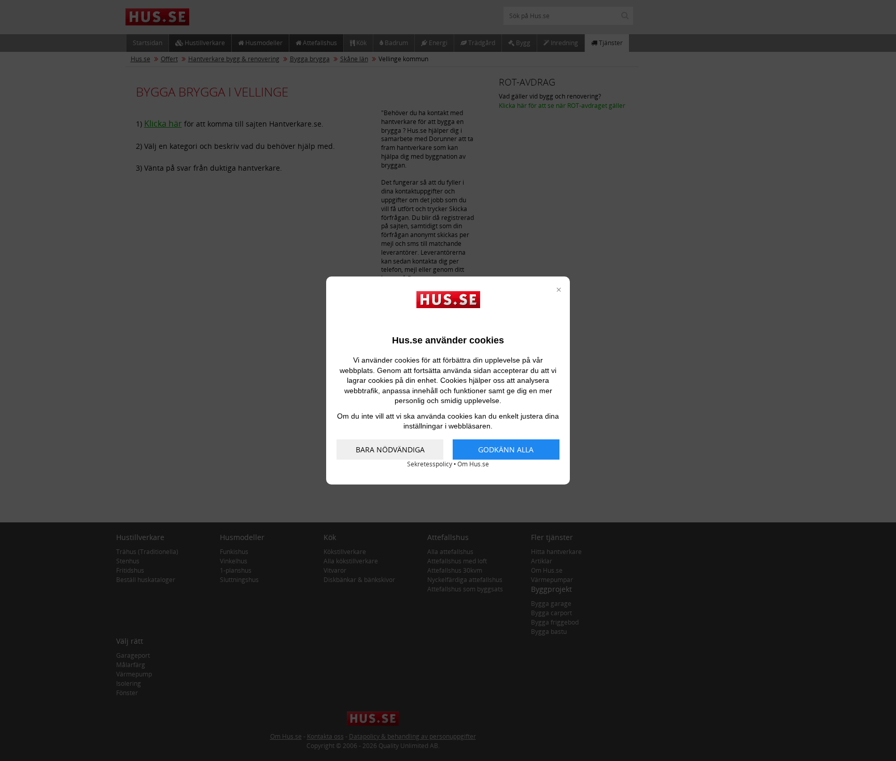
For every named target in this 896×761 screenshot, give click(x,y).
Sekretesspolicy (429, 464)
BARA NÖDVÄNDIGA (390, 449)
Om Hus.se (473, 464)
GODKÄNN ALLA (506, 449)
